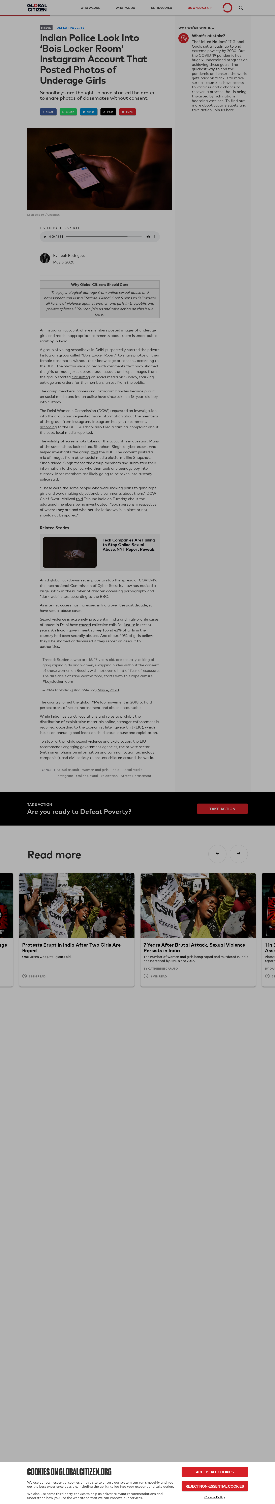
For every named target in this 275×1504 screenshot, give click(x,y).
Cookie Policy (214, 1497)
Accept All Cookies (215, 1471)
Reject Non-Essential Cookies (215, 1486)
